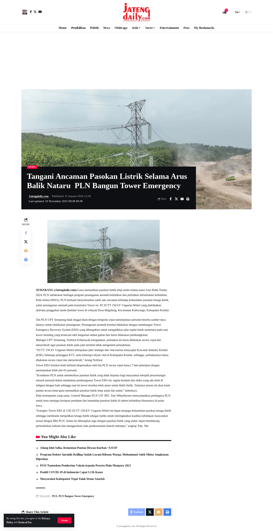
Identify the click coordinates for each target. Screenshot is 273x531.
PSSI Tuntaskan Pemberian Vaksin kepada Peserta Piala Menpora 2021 (85, 465)
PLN (54, 496)
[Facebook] (31, 11)
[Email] (182, 199)
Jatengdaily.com (39, 196)
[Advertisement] (136, 59)
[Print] (187, 199)
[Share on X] (176, 199)
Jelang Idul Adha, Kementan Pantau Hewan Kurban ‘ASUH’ (79, 447)
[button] (65, 520)
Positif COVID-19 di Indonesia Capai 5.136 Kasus (71, 472)
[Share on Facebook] (170, 199)
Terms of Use (25, 522)
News (32, 167)
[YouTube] (40, 11)
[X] (35, 11)
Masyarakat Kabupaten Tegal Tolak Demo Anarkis (72, 478)
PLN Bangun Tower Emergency (76, 496)
